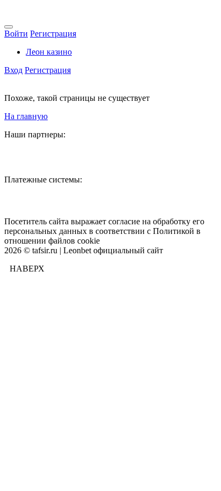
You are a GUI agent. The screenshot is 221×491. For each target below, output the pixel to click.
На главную (26, 116)
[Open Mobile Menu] (8, 26)
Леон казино (49, 51)
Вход (13, 70)
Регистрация (53, 33)
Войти (16, 33)
